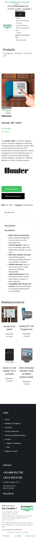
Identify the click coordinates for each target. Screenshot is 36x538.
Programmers (28, 205)
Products (19, 23)
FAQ (16, 37)
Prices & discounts (22, 25)
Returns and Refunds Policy (15, 435)
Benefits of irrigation (22, 20)
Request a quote (21, 40)
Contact (18, 32)
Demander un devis (6, 130)
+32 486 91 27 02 (14, 2)
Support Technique (22, 35)
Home (18, 18)
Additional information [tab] (14, 218)
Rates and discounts (13, 196)
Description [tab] (9, 212)
